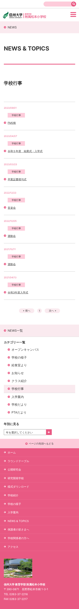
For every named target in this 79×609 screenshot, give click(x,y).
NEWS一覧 (15, 330)
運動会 (12, 236)
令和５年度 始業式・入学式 (25, 151)
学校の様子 (19, 357)
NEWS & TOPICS (18, 521)
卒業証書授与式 (17, 179)
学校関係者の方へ (18, 538)
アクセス (13, 546)
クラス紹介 (19, 381)
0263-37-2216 (18, 594)
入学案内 (18, 397)
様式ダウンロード (18, 486)
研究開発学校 (16, 478)
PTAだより (19, 412)
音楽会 (12, 207)
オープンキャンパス (25, 349)
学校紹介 (13, 495)
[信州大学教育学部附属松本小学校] (31, 18)
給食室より (19, 365)
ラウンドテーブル (18, 461)
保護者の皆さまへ (18, 529)
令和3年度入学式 (18, 292)
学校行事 (18, 389)
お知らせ (18, 373)
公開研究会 (14, 469)
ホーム (12, 452)
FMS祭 (12, 122)
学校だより (19, 404)
